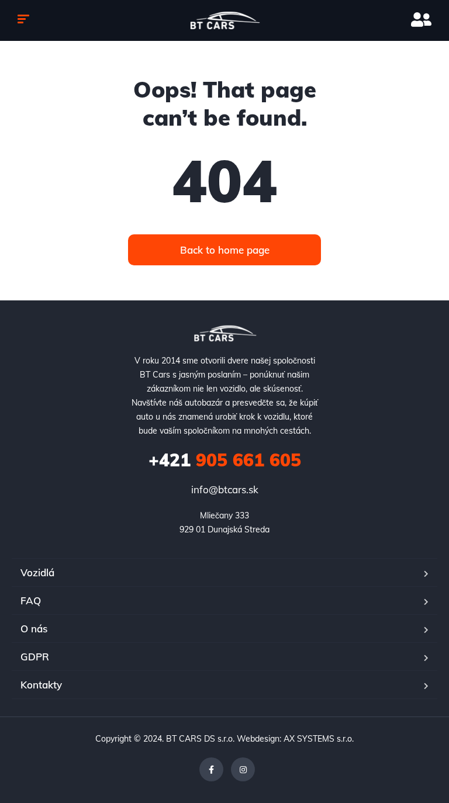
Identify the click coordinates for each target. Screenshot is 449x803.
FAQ (30, 600)
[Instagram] (243, 769)
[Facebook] (211, 769)
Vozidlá (37, 572)
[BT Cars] (225, 20)
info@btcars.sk (224, 489)
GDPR (34, 656)
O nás (33, 628)
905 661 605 (224, 460)
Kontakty (41, 685)
